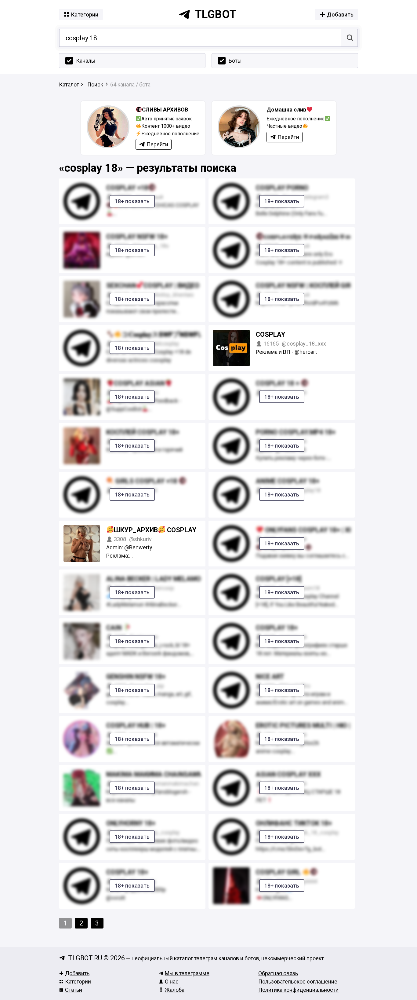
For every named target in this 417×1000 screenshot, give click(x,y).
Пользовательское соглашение (297, 981)
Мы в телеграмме (187, 973)
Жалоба (174, 990)
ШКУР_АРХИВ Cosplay (155, 530)
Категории (78, 981)
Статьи (73, 990)
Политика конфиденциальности (298, 990)
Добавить (77, 973)
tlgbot (215, 14)
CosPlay (270, 334)
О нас (172, 981)
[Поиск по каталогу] (349, 37)
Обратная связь (278, 973)
